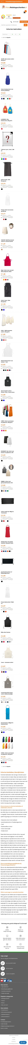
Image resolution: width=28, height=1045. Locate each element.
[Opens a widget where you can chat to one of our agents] (23, 1042)
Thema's (3, 1000)
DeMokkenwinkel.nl (5, 1014)
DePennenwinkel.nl (5, 1016)
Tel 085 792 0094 (4, 1024)
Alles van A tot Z (4, 1005)
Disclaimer (14, 1041)
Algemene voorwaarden (13, 1035)
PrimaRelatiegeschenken (6, 1021)
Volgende (8, 37)
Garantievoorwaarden (6, 991)
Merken (3, 1002)
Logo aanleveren (4, 986)
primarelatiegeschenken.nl (14, 1043)
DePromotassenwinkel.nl (6, 1012)
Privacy (13, 1037)
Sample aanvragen (5, 993)
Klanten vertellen (4, 1028)
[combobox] (13, 25)
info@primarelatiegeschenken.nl (7, 1026)
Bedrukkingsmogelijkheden (7, 989)
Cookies (13, 1039)
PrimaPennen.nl (4, 1010)
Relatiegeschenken (5, 998)
